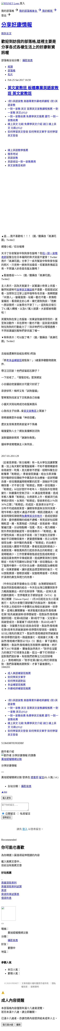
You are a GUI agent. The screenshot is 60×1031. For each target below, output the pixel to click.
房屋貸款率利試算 (11, 886)
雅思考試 (13, 154)
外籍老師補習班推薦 (19, 688)
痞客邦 (34, 777)
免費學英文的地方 (32, 516)
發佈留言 (7, 817)
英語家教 (13, 157)
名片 (10, 74)
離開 (18, 1025)
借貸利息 (6, 898)
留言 (41, 777)
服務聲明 (35, 986)
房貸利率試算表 (10, 894)
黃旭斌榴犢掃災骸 (11, 759)
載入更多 (7, 798)
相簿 (10, 66)
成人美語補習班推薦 (19, 673)
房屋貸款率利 (9, 882)
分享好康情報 (16, 25)
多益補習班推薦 (17, 684)
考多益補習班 (14, 360)
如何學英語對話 (17, 681)
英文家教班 (30, 411)
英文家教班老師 (17, 165)
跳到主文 (6, 33)
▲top (4, 791)
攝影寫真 (27, 60)
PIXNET (15, 983)
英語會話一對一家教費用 (22, 161)
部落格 (11, 70)
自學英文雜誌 (24, 289)
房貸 (3, 890)
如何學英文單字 (17, 677)
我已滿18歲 (8, 1025)
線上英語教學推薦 (18, 150)
